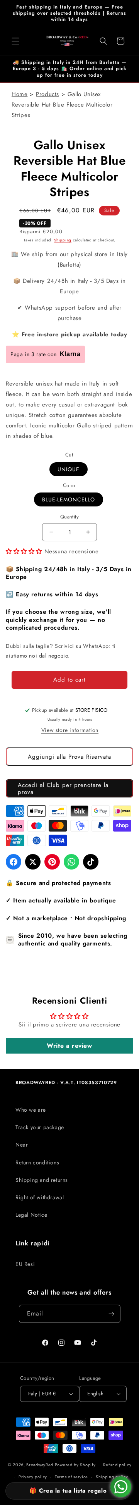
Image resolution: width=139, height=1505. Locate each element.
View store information (69, 730)
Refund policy (117, 1465)
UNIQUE (69, 469)
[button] (15, 41)
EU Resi (25, 1264)
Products (47, 94)
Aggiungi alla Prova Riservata (69, 756)
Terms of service (71, 1477)
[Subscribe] (111, 1314)
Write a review (69, 1045)
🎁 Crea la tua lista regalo (68, 1490)
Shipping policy (112, 1477)
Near (21, 1145)
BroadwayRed (39, 1465)
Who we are (30, 1110)
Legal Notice (31, 1215)
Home (19, 94)
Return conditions (37, 1162)
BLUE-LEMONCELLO (68, 499)
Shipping (62, 240)
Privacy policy (33, 1477)
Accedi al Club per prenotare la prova (63, 788)
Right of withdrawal (39, 1197)
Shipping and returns (41, 1180)
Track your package (39, 1127)
